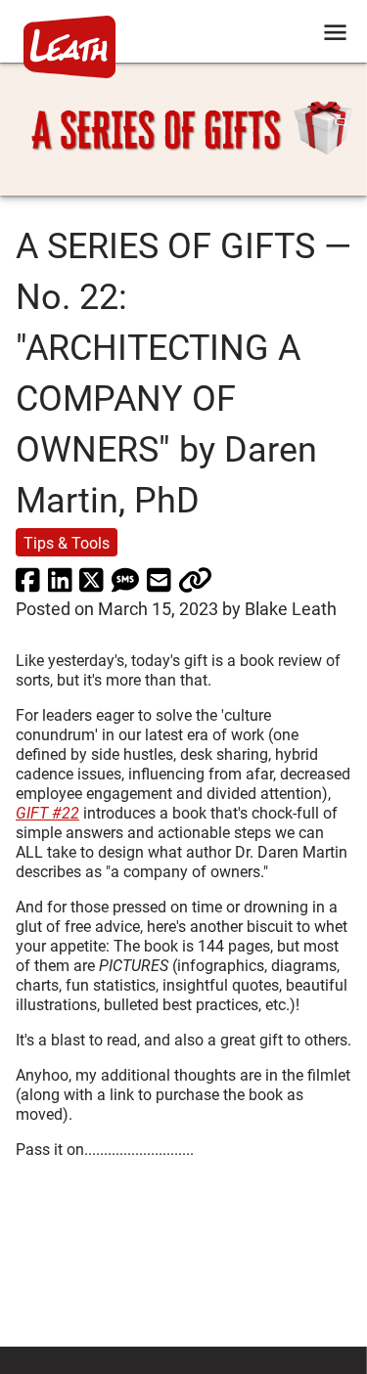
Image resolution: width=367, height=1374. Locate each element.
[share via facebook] (28, 579)
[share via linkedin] (60, 579)
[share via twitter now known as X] (91, 579)
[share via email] (159, 579)
